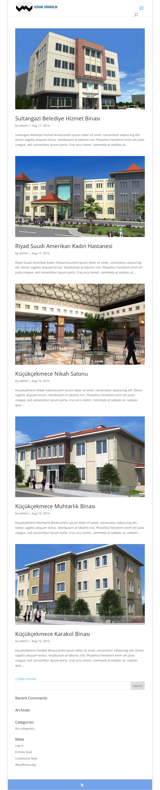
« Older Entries (25, 679)
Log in (19, 746)
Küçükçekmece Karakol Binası (52, 634)
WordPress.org (25, 765)
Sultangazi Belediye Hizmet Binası (57, 118)
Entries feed (23, 752)
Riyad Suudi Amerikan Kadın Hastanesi (63, 246)
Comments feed (26, 758)
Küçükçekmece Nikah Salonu (51, 373)
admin (23, 125)
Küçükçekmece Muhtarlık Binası (55, 506)
